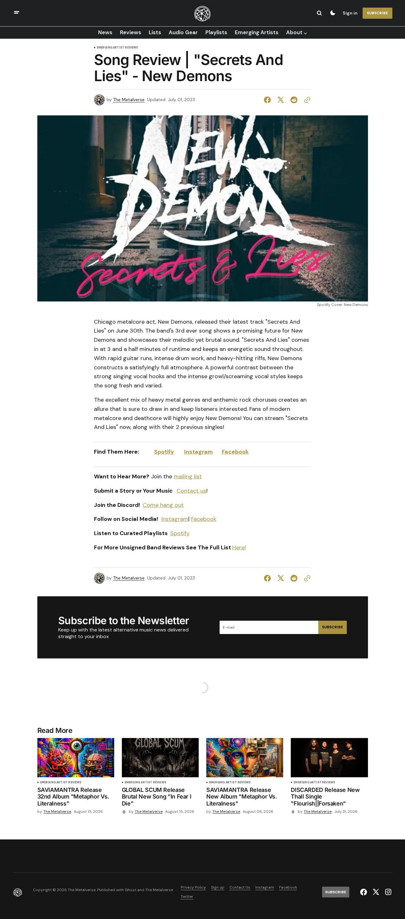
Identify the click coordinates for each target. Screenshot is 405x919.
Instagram (198, 452)
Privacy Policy (193, 887)
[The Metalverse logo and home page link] (202, 13)
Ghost (130, 890)
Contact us (191, 491)
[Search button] (319, 13)
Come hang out (163, 505)
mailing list (188, 476)
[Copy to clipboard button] (306, 100)
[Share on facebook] (268, 100)
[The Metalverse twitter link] (376, 892)
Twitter (187, 897)
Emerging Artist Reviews (117, 47)
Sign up (217, 887)
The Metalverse (129, 99)
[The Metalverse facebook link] (364, 892)
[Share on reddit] (294, 100)
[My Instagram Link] (387, 892)
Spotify (164, 452)
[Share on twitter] (280, 100)
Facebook (235, 452)
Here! (239, 547)
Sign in (350, 13)
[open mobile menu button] (17, 13)
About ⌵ (296, 32)
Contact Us (239, 887)
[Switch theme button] (332, 13)
